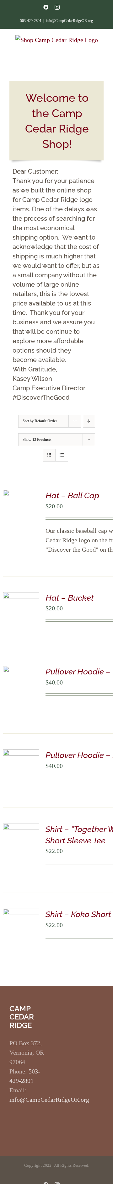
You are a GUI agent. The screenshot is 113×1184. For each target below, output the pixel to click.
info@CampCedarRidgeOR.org (69, 21)
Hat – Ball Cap (73, 495)
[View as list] (62, 455)
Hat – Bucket (70, 598)
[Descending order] (89, 421)
